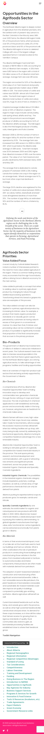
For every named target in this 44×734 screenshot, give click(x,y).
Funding (10, 676)
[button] (40, 3)
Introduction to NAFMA (17, 682)
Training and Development (19, 673)
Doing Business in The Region (20, 679)
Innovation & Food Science (19, 696)
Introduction (12, 647)
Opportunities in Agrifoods (19, 685)
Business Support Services (19, 690)
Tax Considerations (16, 664)
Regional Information (16, 656)
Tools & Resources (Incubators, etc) (23, 699)
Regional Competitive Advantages (23, 659)
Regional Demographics (18, 653)
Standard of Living (15, 662)
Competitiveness (14, 667)
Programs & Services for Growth (21, 693)
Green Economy (14, 708)
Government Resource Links (20, 711)
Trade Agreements (15, 702)
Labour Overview (14, 670)
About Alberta (13, 650)
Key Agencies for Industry (18, 688)
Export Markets (14, 705)
